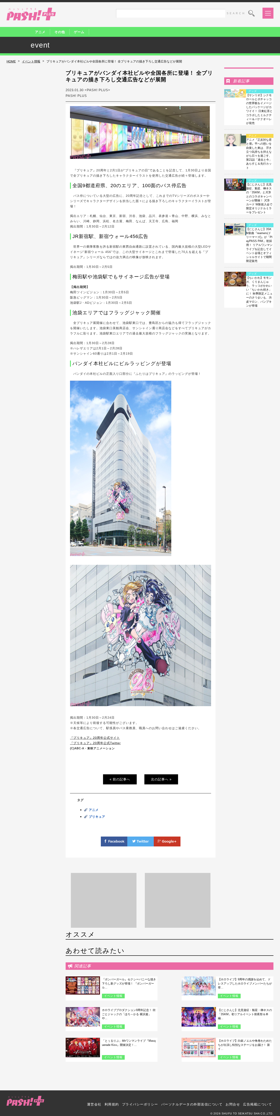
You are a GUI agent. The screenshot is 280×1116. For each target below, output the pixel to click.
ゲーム (79, 32)
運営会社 (94, 1104)
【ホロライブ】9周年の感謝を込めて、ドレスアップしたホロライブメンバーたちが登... (245, 983)
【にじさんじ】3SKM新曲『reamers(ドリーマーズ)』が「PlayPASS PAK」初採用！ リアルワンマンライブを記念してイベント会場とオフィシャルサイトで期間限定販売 (259, 245)
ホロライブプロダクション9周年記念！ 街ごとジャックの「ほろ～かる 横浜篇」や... (129, 1014)
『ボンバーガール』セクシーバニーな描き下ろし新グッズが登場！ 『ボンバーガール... (129, 983)
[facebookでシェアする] (114, 844)
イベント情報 (31, 61)
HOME (11, 61)
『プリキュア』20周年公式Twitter (95, 743)
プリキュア (97, 816)
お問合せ (233, 1104)
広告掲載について (257, 1104)
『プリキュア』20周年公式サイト (95, 737)
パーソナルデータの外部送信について (192, 1104)
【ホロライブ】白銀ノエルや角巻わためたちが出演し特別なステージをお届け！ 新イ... (245, 1044)
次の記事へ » (161, 779)
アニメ (40, 32)
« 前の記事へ (120, 779)
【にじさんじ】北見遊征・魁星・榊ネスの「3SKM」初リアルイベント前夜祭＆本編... (245, 1014)
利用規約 (112, 1104)
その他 (59, 32)
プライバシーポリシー (140, 1104)
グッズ (252, 91)
